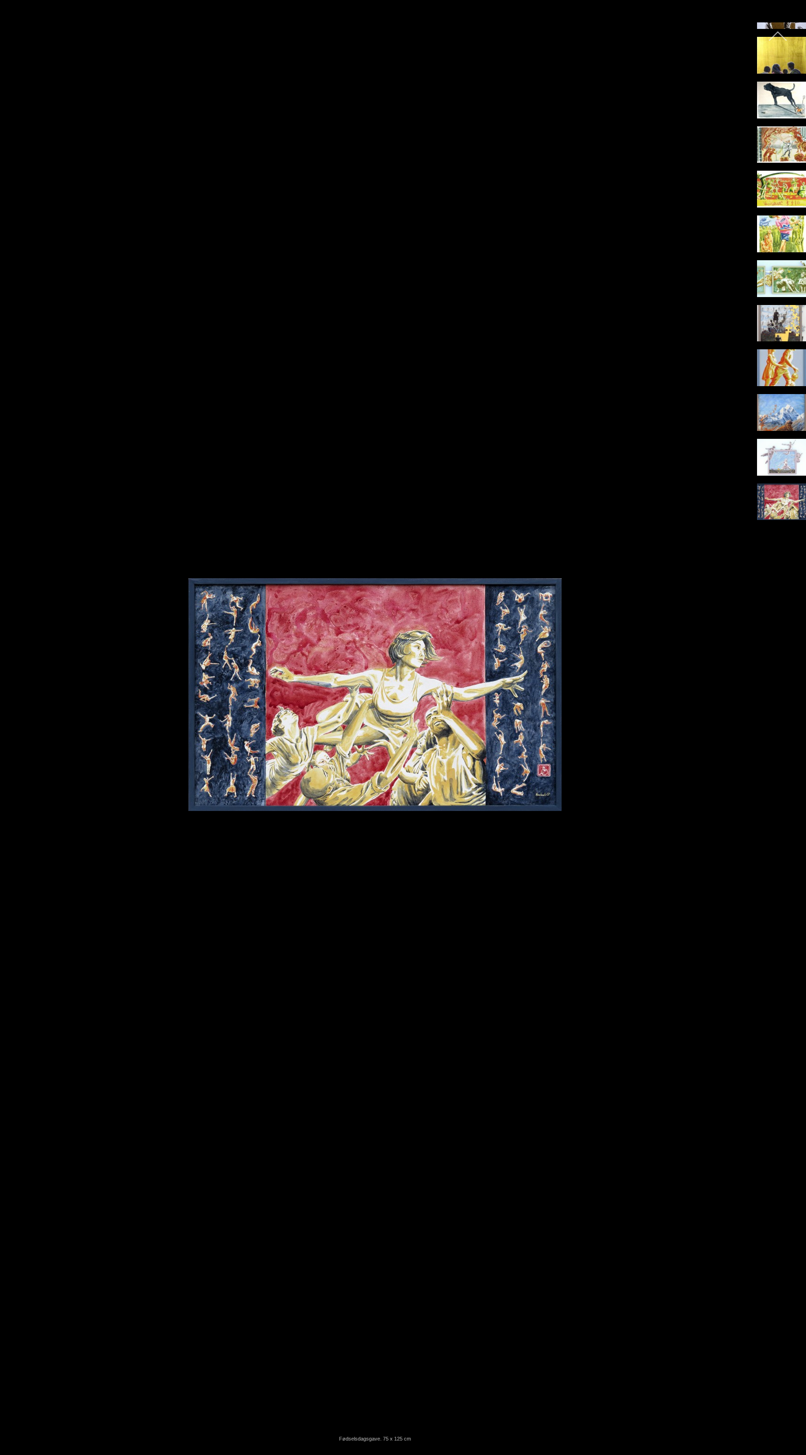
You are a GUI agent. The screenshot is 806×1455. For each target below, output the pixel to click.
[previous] (16, 713)
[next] (733, 713)
